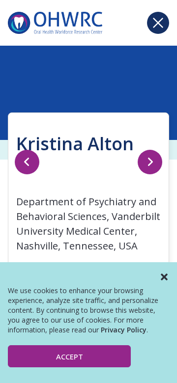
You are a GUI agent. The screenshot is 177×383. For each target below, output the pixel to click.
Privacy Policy (124, 329)
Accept (69, 356)
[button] (164, 277)
